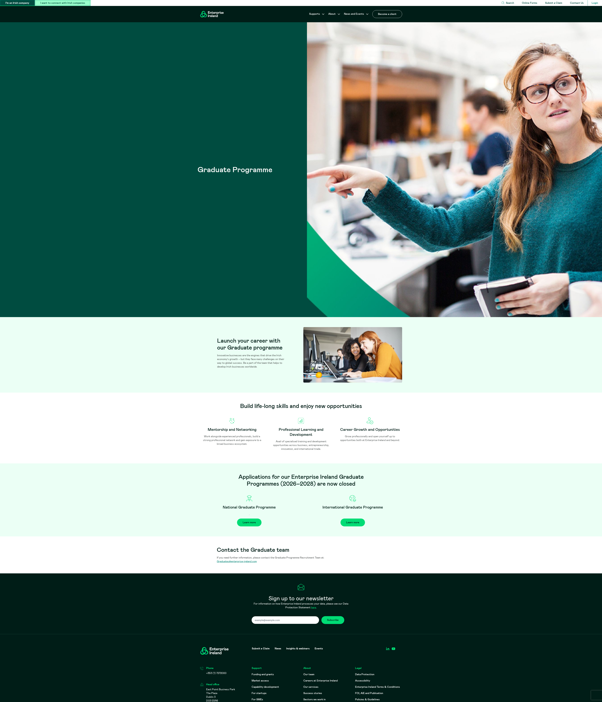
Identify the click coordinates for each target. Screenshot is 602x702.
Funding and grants (263, 674)
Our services (310, 687)
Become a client (387, 14)
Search (510, 3)
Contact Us (577, 3)
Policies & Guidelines (367, 699)
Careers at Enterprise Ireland (320, 680)
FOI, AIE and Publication (369, 693)
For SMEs (257, 699)
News (278, 648)
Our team (308, 674)
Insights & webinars (298, 648)
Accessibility (362, 680)
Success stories (312, 693)
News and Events (354, 14)
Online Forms (529, 3)
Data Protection (364, 674)
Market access (260, 680)
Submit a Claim (553, 3)
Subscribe (333, 620)
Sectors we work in (314, 699)
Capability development (265, 687)
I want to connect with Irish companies (62, 3)
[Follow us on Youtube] (393, 649)
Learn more (249, 522)
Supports (315, 14)
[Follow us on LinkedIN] (387, 649)
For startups (259, 693)
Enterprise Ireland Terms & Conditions (377, 687)
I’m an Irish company (17, 3)
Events (319, 648)
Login (595, 3)
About (332, 14)
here (313, 607)
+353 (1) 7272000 (216, 673)
